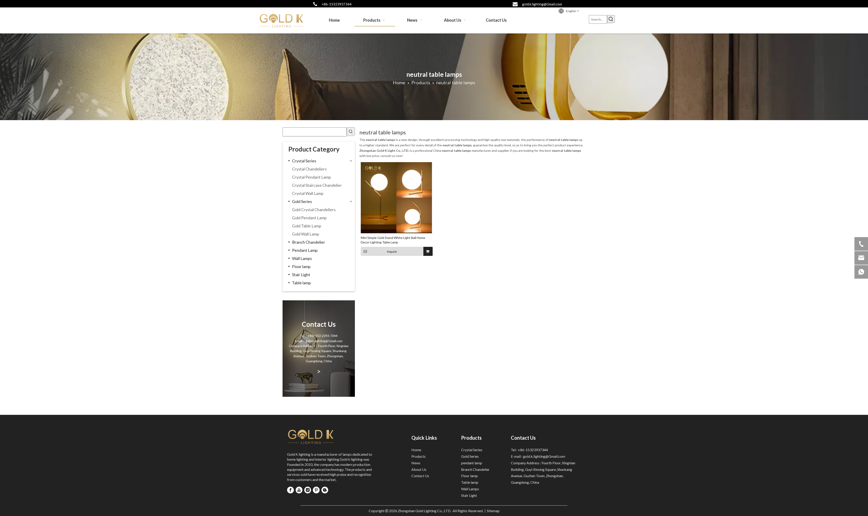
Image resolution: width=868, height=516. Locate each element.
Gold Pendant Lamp (309, 217)
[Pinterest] (316, 490)
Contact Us (420, 476)
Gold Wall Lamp (305, 233)
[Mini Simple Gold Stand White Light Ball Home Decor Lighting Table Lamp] (396, 197)
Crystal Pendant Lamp (311, 177)
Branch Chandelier (308, 242)
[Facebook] (290, 490)
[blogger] (324, 490)
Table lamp (301, 282)
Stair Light (301, 274)
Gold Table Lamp (306, 225)
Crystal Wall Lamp (307, 193)
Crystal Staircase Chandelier (317, 185)
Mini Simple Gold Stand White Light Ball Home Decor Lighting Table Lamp (393, 240)
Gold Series (302, 201)
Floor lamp (301, 266)
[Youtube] (299, 490)
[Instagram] (307, 490)
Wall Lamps (302, 258)
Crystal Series (304, 160)
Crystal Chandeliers (309, 168)
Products (418, 456)
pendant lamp (471, 463)
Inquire (392, 251)
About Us (418, 469)
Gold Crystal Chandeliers (314, 209)
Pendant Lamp (305, 250)
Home (416, 450)
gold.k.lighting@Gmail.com (542, 4)
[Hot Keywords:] (611, 19)
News (415, 463)
